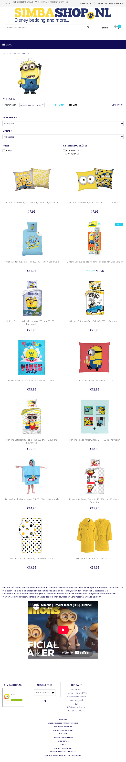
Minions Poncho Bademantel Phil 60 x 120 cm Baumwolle (31, 499)
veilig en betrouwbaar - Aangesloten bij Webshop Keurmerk (40, 2)
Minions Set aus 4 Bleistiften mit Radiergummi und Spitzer (95, 261)
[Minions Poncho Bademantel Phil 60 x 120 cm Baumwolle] (31, 475)
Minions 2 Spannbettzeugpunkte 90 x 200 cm (31, 558)
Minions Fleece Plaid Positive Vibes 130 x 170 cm (31, 380)
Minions (25, 53)
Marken (16, 53)
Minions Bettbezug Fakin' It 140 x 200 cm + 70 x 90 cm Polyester (94, 501)
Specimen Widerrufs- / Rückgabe (63, 752)
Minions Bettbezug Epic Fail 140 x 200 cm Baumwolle (94, 321)
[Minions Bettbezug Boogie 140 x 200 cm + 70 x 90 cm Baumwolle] (31, 416)
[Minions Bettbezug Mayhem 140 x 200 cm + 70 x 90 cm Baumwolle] (31, 298)
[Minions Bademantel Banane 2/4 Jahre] (95, 535)
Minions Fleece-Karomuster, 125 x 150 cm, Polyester (94, 439)
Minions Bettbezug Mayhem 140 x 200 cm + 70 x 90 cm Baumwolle (32, 323)
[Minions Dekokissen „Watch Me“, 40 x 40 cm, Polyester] (95, 179)
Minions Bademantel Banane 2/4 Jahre (94, 558)
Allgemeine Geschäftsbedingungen (63, 723)
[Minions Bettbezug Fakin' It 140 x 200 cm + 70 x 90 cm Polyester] (95, 475)
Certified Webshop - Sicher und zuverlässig (63, 755)
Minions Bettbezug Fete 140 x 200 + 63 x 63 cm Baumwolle (31, 261)
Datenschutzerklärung (63, 730)
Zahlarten (63, 734)
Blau (9, 150)
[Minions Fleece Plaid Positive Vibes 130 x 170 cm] (31, 357)
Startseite (6, 53)
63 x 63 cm (72, 150)
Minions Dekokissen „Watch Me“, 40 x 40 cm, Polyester (94, 202)
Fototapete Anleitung (63, 748)
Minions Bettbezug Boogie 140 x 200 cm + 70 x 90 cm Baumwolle (31, 441)
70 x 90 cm (72, 154)
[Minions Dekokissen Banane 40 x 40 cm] (95, 357)
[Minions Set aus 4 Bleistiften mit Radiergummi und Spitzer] (95, 238)
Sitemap (63, 745)
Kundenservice (63, 741)
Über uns (63, 719)
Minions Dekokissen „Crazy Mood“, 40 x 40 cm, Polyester (31, 202)
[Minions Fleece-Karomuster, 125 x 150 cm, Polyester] (95, 416)
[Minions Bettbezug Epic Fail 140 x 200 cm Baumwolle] (95, 298)
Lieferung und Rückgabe (63, 737)
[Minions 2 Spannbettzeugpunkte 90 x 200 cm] (31, 535)
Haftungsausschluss (63, 727)
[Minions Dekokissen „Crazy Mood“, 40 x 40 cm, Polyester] (31, 179)
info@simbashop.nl (76, 707)
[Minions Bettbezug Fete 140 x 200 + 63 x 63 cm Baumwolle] (31, 238)
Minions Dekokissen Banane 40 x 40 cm (95, 380)
